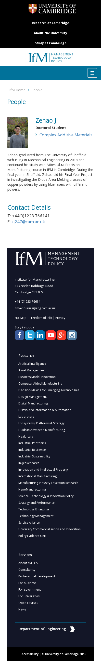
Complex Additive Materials (65, 135)
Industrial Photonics (32, 443)
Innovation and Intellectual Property (43, 469)
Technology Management (35, 516)
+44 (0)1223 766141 (28, 301)
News (22, 609)
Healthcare (26, 436)
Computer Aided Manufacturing (40, 383)
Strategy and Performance (36, 503)
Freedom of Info (41, 318)
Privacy (60, 318)
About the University (50, 33)
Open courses (28, 603)
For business (27, 583)
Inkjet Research (28, 463)
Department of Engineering (42, 628)
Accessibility (30, 654)
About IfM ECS (28, 563)
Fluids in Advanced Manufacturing (41, 430)
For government (29, 589)
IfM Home (17, 90)
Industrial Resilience (32, 450)
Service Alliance (29, 522)
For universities (28, 596)
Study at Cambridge (50, 43)
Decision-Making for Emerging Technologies (48, 390)
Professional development (36, 576)
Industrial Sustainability (34, 456)
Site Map (20, 318)
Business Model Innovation (37, 377)
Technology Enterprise (34, 509)
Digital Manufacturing (33, 403)
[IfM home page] (50, 59)
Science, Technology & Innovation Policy (46, 496)
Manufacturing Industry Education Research (48, 483)
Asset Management (31, 370)
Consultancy (26, 570)
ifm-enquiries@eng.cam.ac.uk (35, 308)
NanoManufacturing (32, 489)
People (36, 90)
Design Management (32, 397)
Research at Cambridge (50, 23)
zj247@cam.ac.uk (28, 221)
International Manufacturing (37, 476)
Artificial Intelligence (32, 364)
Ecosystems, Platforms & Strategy (41, 423)
